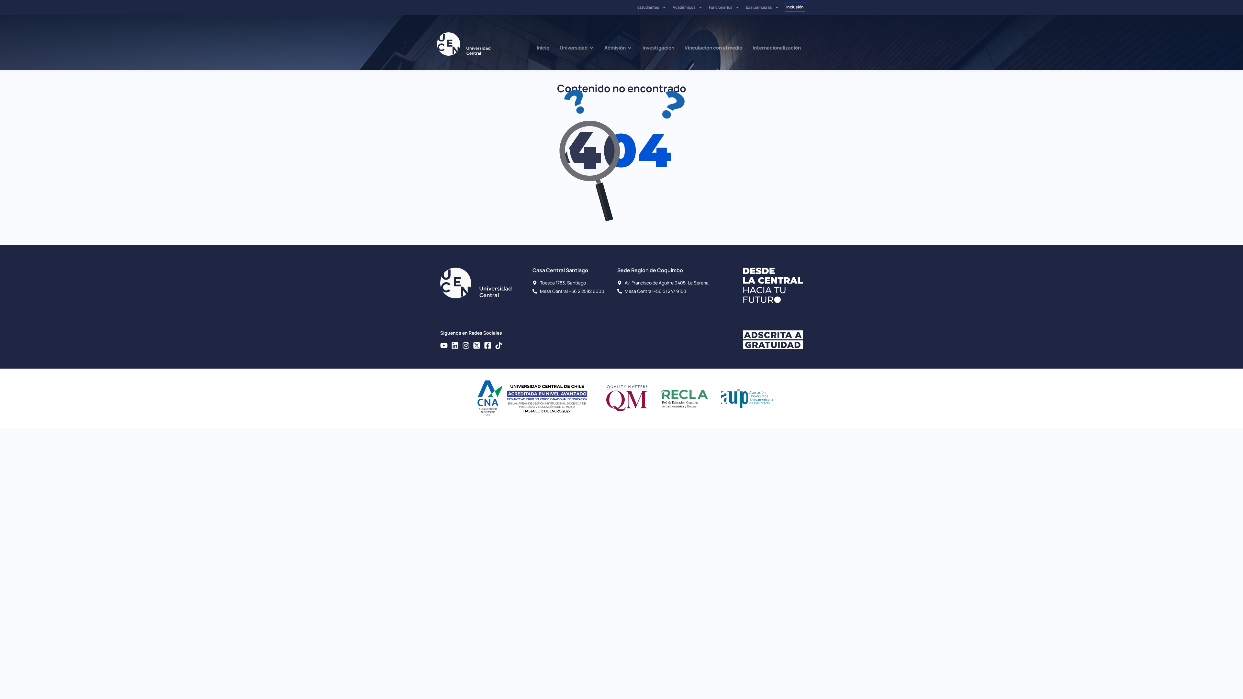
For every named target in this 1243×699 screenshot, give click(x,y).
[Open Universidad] (591, 48)
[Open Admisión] (629, 48)
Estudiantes (648, 7)
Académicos (684, 7)
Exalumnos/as (759, 7)
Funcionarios (720, 7)
